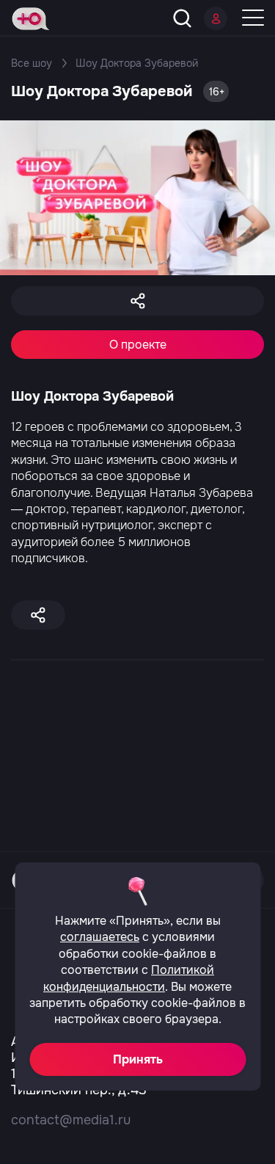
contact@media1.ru (71, 1120)
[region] (137, 665)
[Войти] (215, 18)
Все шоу (31, 63)
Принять (138, 1059)
